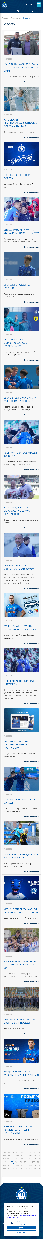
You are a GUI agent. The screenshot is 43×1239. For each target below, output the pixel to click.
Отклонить (21, 1232)
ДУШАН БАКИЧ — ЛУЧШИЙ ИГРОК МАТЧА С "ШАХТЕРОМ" (20, 628)
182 (17, 1165)
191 (17, 1168)
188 (4, 1168)
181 (13, 1165)
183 (21, 1165)
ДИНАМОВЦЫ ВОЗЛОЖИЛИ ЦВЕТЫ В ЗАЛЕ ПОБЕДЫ (19, 1021)
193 (26, 1168)
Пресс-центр (16, 18)
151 (34, 1152)
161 (39, 1155)
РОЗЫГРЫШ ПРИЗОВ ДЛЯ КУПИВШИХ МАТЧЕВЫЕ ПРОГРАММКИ (18, 1129)
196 (39, 1168)
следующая (21, 1172)
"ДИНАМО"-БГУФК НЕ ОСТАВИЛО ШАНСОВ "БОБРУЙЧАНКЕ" (15, 343)
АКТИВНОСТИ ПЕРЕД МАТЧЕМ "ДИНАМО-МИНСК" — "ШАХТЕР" (21, 911)
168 (30, 1159)
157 (21, 1155)
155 (13, 1155)
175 (24, 1162)
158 (26, 1155)
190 (13, 1168)
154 (8, 1155)
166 (21, 1159)
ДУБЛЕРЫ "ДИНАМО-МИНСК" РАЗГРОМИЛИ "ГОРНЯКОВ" (20, 399)
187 (39, 1165)
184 (26, 1165)
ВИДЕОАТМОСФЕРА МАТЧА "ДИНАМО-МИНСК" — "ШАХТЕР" (21, 231)
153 (4, 1155)
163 (8, 1159)
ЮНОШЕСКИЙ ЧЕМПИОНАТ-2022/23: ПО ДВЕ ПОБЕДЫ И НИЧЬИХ (20, 123)
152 (38, 1152)
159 (30, 1155)
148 (21, 1152)
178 (37, 1162)
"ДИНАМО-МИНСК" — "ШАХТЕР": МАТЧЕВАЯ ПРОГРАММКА (16, 744)
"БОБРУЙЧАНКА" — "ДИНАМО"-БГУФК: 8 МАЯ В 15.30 (21, 856)
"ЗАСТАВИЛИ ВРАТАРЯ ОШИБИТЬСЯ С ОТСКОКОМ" (19, 567)
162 (4, 1159)
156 (17, 1155)
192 (21, 1168)
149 (25, 1152)
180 (8, 1165)
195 (34, 1168)
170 (39, 1159)
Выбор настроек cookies (23, 1223)
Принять (21, 1227)
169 (34, 1159)
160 (34, 1155)
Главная (5, 18)
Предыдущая (9, 1152)
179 (4, 1165)
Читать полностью (31, 82)
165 (17, 1159)
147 (16, 1152)
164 (13, 1159)
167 (26, 1159)
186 (34, 1165)
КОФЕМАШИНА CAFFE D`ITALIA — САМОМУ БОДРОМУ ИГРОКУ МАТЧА (21, 67)
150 (30, 1152)
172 (11, 1162)
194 (30, 1168)
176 (29, 1162)
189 (8, 1168)
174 (20, 1162)
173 (16, 1162)
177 (33, 1162)
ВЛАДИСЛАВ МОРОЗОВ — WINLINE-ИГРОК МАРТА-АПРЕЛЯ (21, 1073)
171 (5, 1162)
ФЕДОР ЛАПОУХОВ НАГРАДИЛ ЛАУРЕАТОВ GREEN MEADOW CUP (20, 964)
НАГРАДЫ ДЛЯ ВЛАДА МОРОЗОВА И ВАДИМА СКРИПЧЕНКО (17, 510)
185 (30, 1165)
